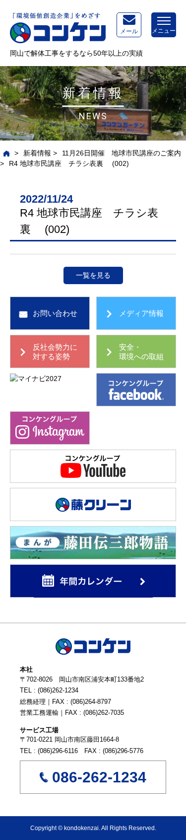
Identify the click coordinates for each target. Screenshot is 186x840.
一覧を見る (93, 275)
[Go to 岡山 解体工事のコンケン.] (5, 153)
